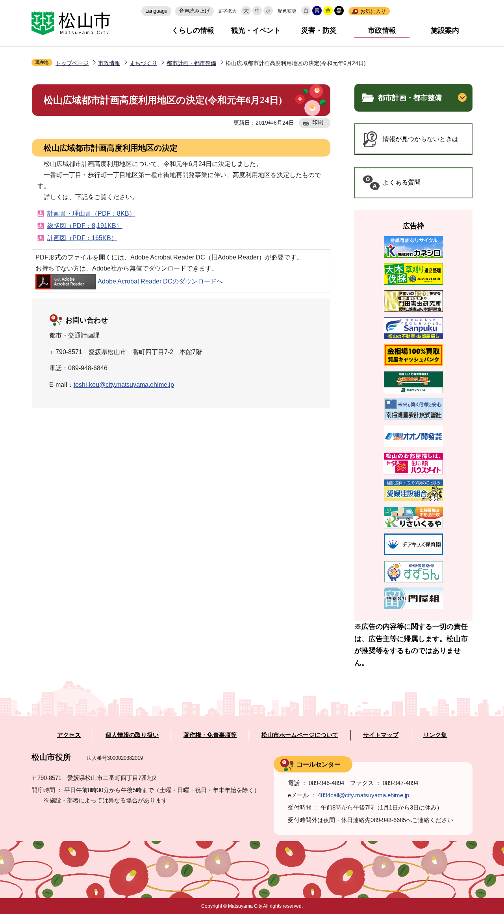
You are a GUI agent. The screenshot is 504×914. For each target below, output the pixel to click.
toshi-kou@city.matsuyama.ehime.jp (124, 384)
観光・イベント (256, 30)
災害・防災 (319, 30)
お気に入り (373, 11)
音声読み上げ (194, 11)
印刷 (317, 122)
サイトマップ (380, 735)
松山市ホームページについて (299, 735)
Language (156, 11)
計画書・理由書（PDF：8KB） (91, 213)
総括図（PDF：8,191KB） (84, 225)
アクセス (69, 735)
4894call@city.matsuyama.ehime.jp (363, 795)
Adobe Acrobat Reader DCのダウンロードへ (160, 281)
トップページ (72, 63)
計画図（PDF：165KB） (82, 238)
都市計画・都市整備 (191, 63)
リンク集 (435, 735)
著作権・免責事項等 (210, 735)
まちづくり (143, 63)
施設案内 (445, 30)
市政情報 (382, 30)
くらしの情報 (193, 30)
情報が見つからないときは (420, 139)
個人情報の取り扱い (132, 735)
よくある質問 (402, 182)
